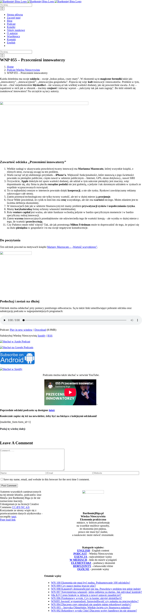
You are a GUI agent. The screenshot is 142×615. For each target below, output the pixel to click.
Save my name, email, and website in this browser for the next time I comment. (46, 479)
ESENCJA (80, 556)
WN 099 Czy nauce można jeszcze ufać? (73, 585)
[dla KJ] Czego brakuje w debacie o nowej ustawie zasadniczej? (86, 595)
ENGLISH (83, 550)
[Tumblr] (5, 436)
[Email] (7, 436)
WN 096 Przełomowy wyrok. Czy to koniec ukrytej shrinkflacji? (86, 598)
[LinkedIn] (3, 436)
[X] (1, 436)
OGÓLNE (83, 569)
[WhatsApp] (4, 436)
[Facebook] (0, 436)
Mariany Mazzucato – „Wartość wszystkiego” (72, 246)
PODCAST (80, 553)
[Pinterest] (6, 436)
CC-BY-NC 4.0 (20, 507)
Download (40, 329)
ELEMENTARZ (81, 562)
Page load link (8, 519)
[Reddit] (2, 436)
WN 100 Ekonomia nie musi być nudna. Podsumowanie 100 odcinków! (90, 582)
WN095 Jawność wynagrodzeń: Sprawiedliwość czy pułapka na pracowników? (95, 601)
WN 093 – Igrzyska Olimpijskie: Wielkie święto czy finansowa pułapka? (91, 607)
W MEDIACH (78, 559)
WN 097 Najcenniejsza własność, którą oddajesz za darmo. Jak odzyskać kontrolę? (96, 591)
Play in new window (21, 329)
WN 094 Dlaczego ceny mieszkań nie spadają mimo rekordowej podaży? (91, 604)
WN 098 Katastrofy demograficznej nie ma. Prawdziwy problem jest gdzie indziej (96, 588)
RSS (49, 335)
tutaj (51, 410)
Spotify (42, 335)
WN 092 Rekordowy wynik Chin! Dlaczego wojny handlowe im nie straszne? (94, 610)
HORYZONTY (82, 566)
